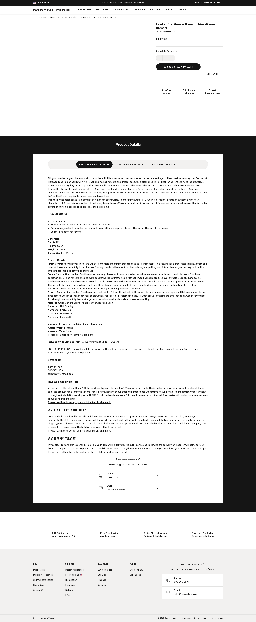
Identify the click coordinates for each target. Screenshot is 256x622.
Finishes (102, 580)
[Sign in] (209, 10)
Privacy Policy (207, 618)
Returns (69, 590)
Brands (182, 9)
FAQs (68, 595)
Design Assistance (74, 570)
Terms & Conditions (190, 618)
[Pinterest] (142, 582)
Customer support (164, 164)
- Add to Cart (178, 66)
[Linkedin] (153, 582)
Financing (70, 585)
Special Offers (40, 590)
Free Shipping (72, 575)
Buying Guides (105, 570)
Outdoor (169, 9)
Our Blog (102, 575)
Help (219, 3)
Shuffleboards (120, 9)
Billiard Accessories (43, 575)
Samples (102, 585)
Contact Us (135, 575)
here (64, 335)
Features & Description (94, 164)
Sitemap (219, 618)
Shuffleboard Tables (43, 580)
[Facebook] (136, 582)
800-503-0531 (44, 3)
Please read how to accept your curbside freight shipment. (79, 402)
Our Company (136, 570)
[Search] (203, 10)
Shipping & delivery (130, 164)
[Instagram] (131, 582)
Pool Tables (102, 9)
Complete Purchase (166, 51)
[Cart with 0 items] (216, 10)
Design (198, 3)
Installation (209, 3)
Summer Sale (84, 9)
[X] (147, 582)
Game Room (139, 9)
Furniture (155, 9)
